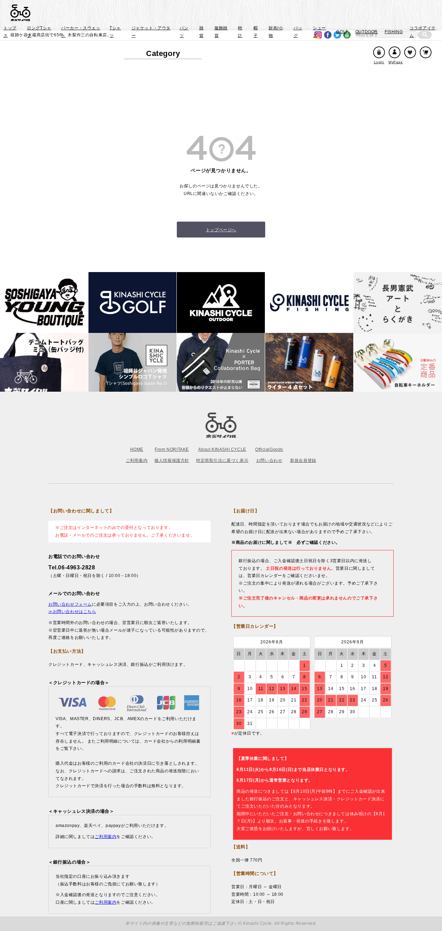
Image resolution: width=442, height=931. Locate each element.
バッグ (298, 32)
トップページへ (221, 229)
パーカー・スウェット (80, 32)
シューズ (319, 32)
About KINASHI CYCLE (222, 449)
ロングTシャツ (39, 32)
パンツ (184, 32)
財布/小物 (276, 32)
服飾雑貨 (221, 32)
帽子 (255, 32)
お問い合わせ (269, 460)
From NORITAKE (172, 449)
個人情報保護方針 (171, 460)
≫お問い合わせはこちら (72, 611)
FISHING (394, 31)
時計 (240, 32)
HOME (136, 449)
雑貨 (201, 32)
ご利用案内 (136, 460)
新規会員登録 (303, 460)
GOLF (342, 31)
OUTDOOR (366, 31)
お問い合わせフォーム (70, 604)
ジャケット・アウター (151, 32)
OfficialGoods (269, 449)
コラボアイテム (423, 32)
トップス (10, 32)
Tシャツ (115, 32)
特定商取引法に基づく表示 (222, 460)
